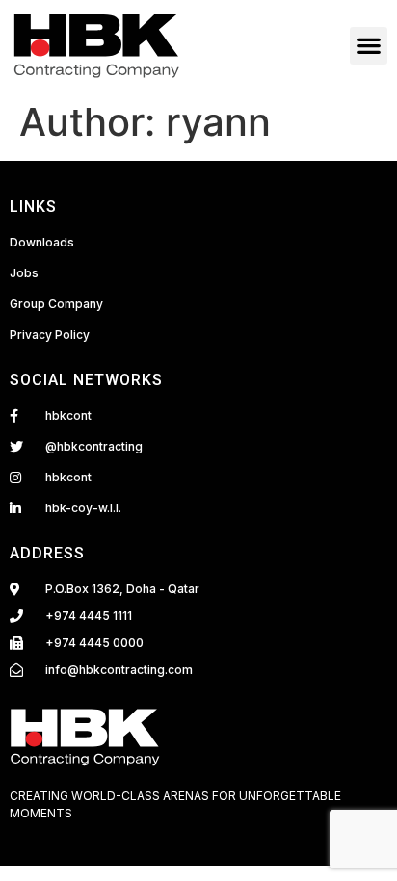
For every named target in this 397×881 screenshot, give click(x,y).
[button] (368, 46)
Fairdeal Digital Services (98, 834)
